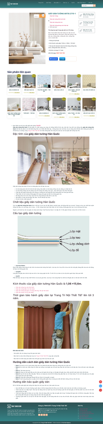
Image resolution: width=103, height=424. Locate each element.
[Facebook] (39, 415)
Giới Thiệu (48, 2)
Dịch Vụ (65, 2)
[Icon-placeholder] (47, 415)
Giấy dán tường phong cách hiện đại (59, 25)
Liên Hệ (90, 2)
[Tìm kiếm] (94, 5)
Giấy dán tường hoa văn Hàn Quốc (25, 287)
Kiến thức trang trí (83, 416)
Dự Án (73, 2)
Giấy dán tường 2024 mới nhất (57, 19)
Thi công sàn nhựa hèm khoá (86, 413)
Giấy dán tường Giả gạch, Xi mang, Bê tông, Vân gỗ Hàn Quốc (32, 290)
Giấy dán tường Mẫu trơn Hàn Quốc (25, 289)
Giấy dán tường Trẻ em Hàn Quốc (25, 292)
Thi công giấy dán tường (85, 412)
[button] (43, 15)
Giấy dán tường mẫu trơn (56, 22)
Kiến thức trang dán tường (85, 418)
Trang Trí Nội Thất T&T (34, 130)
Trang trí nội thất (83, 408)
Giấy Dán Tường (54, 16)
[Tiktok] (42, 415)
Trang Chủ (40, 2)
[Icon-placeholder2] (44, 415)
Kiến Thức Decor (81, 2)
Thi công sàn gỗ (83, 410)
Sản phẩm (56, 2)
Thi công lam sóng (83, 415)
